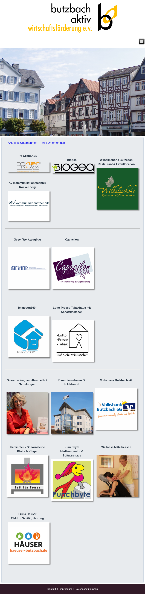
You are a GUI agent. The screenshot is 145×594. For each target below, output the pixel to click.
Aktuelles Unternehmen (22, 142)
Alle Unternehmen (53, 142)
